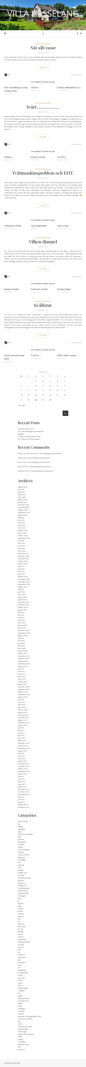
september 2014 (24, 794)
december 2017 (23, 715)
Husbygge (21, 896)
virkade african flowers (26, 1034)
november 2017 (23, 717)
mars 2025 (22, 528)
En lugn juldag (64, 289)
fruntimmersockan (24, 878)
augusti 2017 (22, 725)
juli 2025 (21, 518)
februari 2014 (23, 805)
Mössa (20, 934)
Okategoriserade (43, 44)
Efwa (19, 458)
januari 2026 (22, 502)
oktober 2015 (23, 769)
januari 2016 (22, 761)
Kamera (20, 909)
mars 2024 (22, 551)
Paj (19, 952)
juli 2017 (21, 728)
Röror (20, 965)
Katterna (21, 914)
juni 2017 (21, 730)
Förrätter (21, 875)
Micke (20, 467)
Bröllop (20, 847)
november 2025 (23, 507)
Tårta (20, 985)
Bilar (19, 837)
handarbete (22, 885)
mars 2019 (22, 679)
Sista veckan (63, 225)
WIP (19, 1047)
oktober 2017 (23, 720)
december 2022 (23, 579)
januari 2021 (22, 628)
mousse (21, 937)
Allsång (20, 827)
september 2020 (24, 633)
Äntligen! (21, 434)
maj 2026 (21, 492)
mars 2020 (22, 648)
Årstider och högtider (25, 834)
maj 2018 (21, 702)
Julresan (20, 903)
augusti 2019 (22, 666)
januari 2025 (22, 533)
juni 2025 (21, 520)
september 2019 (24, 664)
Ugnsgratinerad (23, 998)
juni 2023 (21, 569)
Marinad (21, 924)
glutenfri (21, 880)
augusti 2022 (22, 587)
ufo (19, 993)
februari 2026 (23, 500)
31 (50, 400)
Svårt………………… (43, 107)
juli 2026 (21, 489)
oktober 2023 (23, 561)
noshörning (22, 939)
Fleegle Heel (22, 873)
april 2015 (21, 782)
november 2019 (23, 658)
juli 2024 (21, 541)
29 (36, 400)
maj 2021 (21, 618)
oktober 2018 (23, 692)
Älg (19, 824)
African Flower (23, 821)
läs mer (43, 67)
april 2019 (21, 676)
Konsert (21, 916)
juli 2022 (21, 589)
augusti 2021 (22, 610)
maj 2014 (21, 802)
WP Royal (17, 1063)
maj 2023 (21, 571)
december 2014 (23, 789)
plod (19, 960)
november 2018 (23, 689)
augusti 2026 (22, 487)
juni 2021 (21, 615)
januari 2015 (22, 787)
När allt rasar (43, 47)
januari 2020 (22, 653)
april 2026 (21, 494)
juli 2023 (21, 566)
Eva (9, 75)
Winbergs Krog (23, 1044)
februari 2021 (23, 625)
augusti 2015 (22, 774)
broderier (21, 844)
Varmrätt (21, 1011)
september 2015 (24, 771)
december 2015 (23, 764)
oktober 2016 (23, 746)
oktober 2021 (23, 607)
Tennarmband (23, 988)
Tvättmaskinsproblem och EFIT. (43, 173)
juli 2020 (21, 638)
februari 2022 (23, 597)
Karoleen (21, 471)
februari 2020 (23, 651)
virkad (20, 1024)
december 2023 (23, 556)
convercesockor (23, 855)
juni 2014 (21, 799)
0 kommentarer (76, 75)
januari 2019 (22, 684)
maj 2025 (21, 523)
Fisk (19, 868)
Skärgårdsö (22, 970)
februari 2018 (23, 710)
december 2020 (23, 630)
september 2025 (24, 512)
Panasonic (21, 955)
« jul (19, 405)
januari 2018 (22, 712)
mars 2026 (22, 497)
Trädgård (21, 991)
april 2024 (21, 548)
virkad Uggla (22, 1032)
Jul (18, 901)
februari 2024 (23, 553)
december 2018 (23, 687)
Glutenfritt (21, 883)
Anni (19, 462)
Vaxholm (21, 1014)
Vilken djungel (43, 241)
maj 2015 (21, 779)
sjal (19, 967)
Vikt (19, 1021)
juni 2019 (21, 671)
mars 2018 (22, 707)
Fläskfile (21, 870)
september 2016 (24, 748)
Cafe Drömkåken (24, 850)
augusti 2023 (22, 564)
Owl (19, 950)
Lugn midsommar (39, 225)
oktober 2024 (23, 535)
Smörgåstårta (23, 973)
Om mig (20, 944)
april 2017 (21, 735)
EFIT (19, 862)
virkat (20, 1037)
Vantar (20, 1006)
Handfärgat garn (24, 888)
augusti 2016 (22, 751)
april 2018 (21, 705)
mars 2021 (22, 623)
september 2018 (24, 694)
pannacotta (22, 957)
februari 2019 (23, 682)
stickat (20, 983)
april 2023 (21, 574)
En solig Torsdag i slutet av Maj (29, 436)
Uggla (20, 996)
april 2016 (21, 758)
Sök (65, 413)
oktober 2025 (23, 510)
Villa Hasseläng (43, 13)
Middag (20, 932)
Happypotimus (23, 893)
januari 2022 (22, 600)
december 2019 (23, 656)
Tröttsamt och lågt (12, 225)
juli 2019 (21, 669)
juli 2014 (21, 797)
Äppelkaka (21, 829)
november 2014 (23, 792)
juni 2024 (21, 543)
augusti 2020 (22, 635)
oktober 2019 (23, 661)
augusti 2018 (22, 697)
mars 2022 (22, 594)
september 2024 (24, 538)
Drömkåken (22, 860)
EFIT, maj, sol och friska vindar (29, 439)
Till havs (34, 87)
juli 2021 (21, 612)
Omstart (21, 947)
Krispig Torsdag (38, 157)
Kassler (20, 911)
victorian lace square (25, 1019)
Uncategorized (23, 1001)
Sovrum (20, 980)
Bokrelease (22, 842)
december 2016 (23, 743)
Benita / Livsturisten (25, 453)
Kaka (19, 906)
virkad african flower (25, 1026)
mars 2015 (22, 784)
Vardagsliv (21, 1008)
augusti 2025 (22, 515)
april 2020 (21, 646)
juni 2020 (21, 641)
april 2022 (21, 592)
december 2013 (23, 807)
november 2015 (23, 766)
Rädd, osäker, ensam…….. (68, 355)
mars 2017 (22, 738)
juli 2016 (21, 753)
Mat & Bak (21, 926)
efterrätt (21, 865)
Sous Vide (21, 978)
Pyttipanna (22, 962)
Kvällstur (43, 305)
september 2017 (24, 723)
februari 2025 (23, 530)
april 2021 (21, 620)
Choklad (20, 852)
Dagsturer (21, 857)
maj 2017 (21, 733)
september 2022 (24, 584)
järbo (20, 898)
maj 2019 (21, 674)
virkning (20, 1039)
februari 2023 (23, 576)
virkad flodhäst (23, 1029)
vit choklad (21, 1042)
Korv (19, 919)
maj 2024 (21, 546)
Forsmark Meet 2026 (25, 429)
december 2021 (23, 602)
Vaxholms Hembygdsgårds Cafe (29, 1016)
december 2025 (23, 505)
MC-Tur (20, 929)
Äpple (20, 832)
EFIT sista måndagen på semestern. (31, 431)
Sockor (20, 975)
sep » (24, 405)
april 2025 (21, 525)
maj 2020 (21, 643)
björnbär (21, 839)
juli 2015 (21, 776)
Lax (19, 921)
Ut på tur (61, 157)
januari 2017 (22, 740)
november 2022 (23, 582)
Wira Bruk (21, 1049)
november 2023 (23, 559)
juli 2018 (21, 700)
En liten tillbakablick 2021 (69, 87)
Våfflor (20, 1003)
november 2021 (23, 605)
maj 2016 (21, 756)
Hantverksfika (23, 891)
